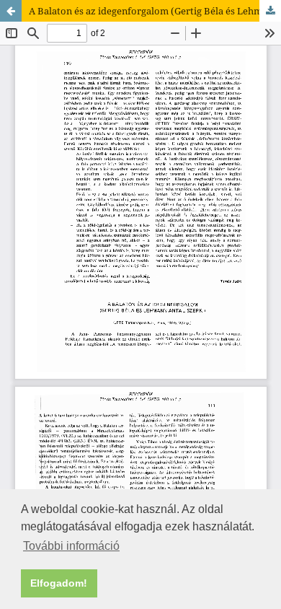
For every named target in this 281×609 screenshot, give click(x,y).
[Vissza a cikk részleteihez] (11, 11)
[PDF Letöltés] (270, 11)
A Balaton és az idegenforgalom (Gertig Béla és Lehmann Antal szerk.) (155, 10)
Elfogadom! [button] (58, 583)
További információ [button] (71, 546)
